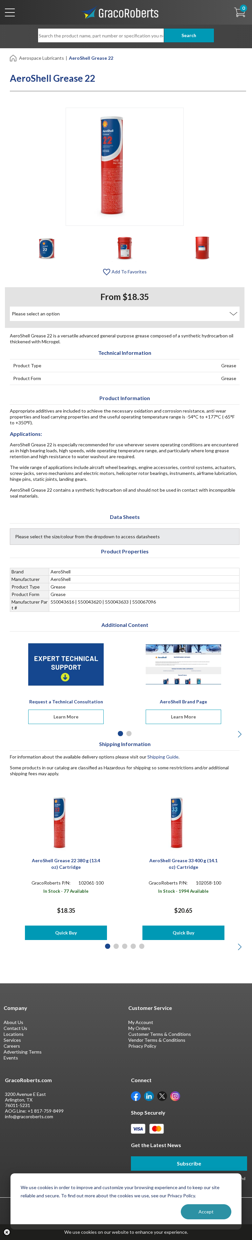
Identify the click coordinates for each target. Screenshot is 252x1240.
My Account (140, 1022)
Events (11, 1057)
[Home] (13, 57)
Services (12, 1040)
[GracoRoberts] (120, 11)
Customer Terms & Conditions (159, 1034)
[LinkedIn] (149, 1096)
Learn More (65, 716)
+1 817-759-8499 (46, 1111)
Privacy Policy (142, 1046)
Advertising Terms (23, 1052)
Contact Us (15, 1028)
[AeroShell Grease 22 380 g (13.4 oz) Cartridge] (66, 822)
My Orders (139, 1028)
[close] (6, 1232)
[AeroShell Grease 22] (46, 248)
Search (188, 35)
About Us (13, 1022)
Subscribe (189, 1163)
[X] (162, 1096)
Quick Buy (66, 932)
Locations (14, 1034)
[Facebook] (136, 1096)
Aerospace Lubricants (41, 58)
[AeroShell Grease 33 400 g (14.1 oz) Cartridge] (183, 822)
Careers (12, 1046)
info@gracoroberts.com (29, 1116)
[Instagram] (175, 1096)
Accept (206, 1211)
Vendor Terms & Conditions (156, 1040)
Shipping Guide (162, 756)
